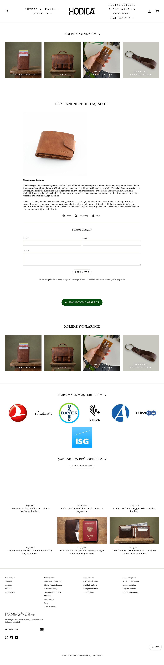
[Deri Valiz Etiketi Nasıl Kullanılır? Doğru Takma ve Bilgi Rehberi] (82, 530)
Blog (46, 603)
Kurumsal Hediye (51, 589)
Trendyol (8, 581)
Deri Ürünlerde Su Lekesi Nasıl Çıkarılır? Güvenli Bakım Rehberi (134, 552)
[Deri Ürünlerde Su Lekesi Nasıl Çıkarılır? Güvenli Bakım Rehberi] (134, 530)
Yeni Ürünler (88, 578)
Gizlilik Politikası (95, 280)
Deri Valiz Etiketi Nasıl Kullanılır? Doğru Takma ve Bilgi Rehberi (82, 552)
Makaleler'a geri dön (83, 302)
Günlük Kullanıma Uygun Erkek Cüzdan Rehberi (134, 510)
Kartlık (52, 9)
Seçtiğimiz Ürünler (90, 589)
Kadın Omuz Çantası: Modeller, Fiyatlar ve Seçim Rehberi (29, 552)
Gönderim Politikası (131, 592)
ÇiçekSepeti (10, 592)
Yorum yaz (82, 272)
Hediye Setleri (122, 4)
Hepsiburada (10, 578)
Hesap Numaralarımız (53, 585)
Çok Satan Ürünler (90, 581)
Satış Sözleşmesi (129, 578)
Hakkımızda (49, 599)
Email (86, 238)
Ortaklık (47, 596)
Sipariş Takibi (49, 578)
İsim (25, 238)
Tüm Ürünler (88, 592)
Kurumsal (122, 13)
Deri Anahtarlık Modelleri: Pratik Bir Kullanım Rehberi (29, 510)
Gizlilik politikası (129, 585)
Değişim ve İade (129, 589)
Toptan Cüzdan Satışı (52, 592)
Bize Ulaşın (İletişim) (52, 581)
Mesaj (26, 250)
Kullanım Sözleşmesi (131, 581)
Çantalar (41, 13)
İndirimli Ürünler (90, 585)
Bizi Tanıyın (121, 18)
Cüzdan (32, 9)
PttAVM (8, 589)
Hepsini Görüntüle (82, 466)
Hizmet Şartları (110, 280)
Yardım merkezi (50, 607)
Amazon (8, 585)
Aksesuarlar (121, 9)
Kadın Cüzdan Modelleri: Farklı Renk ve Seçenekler (82, 510)
